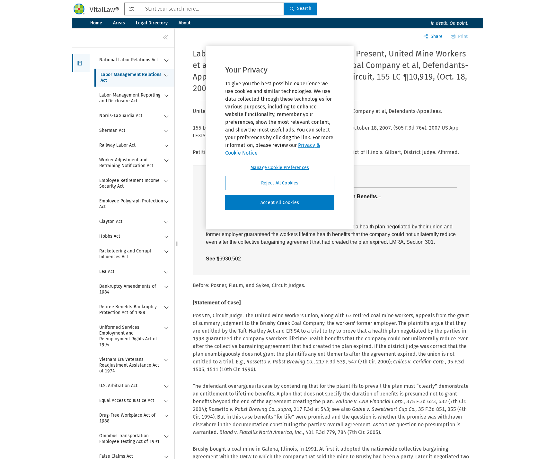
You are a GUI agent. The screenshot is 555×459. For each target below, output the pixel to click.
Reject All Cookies (280, 183)
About (184, 23)
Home (96, 23)
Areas (119, 23)
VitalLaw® (104, 9)
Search (304, 8)
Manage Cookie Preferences (280, 167)
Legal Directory (152, 23)
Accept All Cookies (279, 203)
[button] (81, 63)
